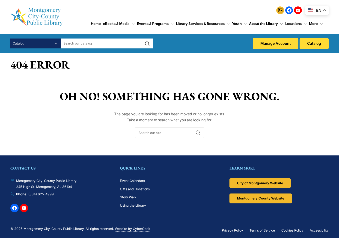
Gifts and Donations (135, 189)
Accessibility (319, 230)
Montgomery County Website (260, 198)
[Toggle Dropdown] (133, 23)
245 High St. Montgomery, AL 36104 (44, 187)
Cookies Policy (292, 230)
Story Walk (128, 197)
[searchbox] (169, 133)
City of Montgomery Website (260, 183)
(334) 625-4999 (41, 194)
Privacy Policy (232, 230)
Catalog (314, 43)
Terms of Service (262, 230)
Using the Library (133, 205)
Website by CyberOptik (132, 229)
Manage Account (275, 43)
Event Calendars (132, 181)
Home (96, 23)
